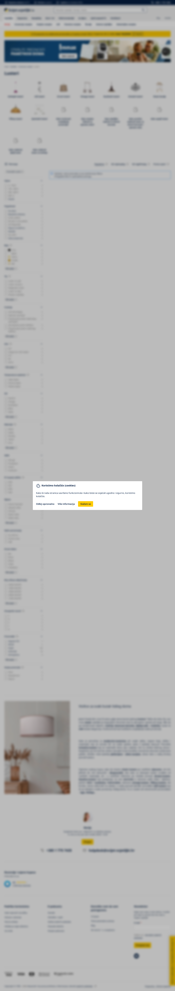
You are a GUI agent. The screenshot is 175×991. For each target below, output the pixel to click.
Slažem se (85, 503)
